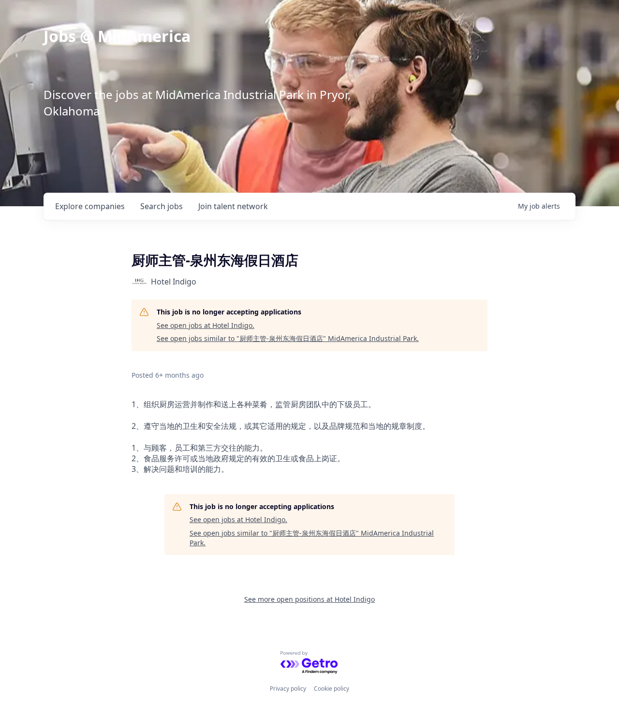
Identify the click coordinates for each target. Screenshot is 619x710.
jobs (161, 206)
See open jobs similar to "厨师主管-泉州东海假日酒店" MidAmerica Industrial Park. (288, 338)
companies (90, 206)
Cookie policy (331, 688)
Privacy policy (288, 688)
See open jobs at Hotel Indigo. (205, 325)
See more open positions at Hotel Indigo (309, 599)
